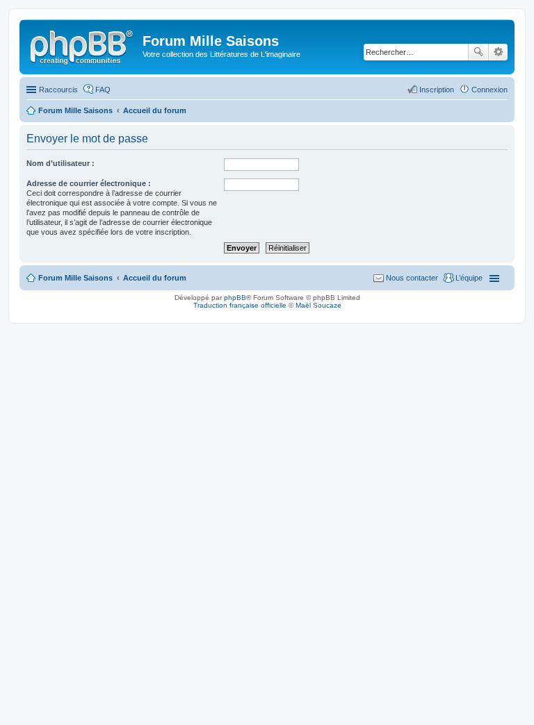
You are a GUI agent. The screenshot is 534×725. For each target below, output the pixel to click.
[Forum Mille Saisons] (83, 45)
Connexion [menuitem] (489, 89)
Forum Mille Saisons (75, 278)
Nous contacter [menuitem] (412, 278)
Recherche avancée (498, 52)
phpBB (235, 297)
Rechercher (478, 52)
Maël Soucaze (318, 305)
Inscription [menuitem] (436, 89)
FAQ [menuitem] (103, 89)
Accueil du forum (154, 278)
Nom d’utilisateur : (60, 163)
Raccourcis (58, 89)
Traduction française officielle (239, 305)
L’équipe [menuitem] (469, 278)
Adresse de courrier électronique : (88, 183)
